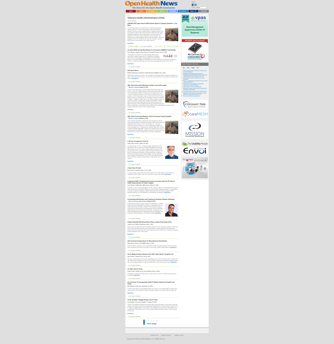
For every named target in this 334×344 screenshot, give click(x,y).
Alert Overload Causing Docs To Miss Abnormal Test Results (147, 241)
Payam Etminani (134, 201)
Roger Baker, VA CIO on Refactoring (192, 86)
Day (184, 67)
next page (152, 323)
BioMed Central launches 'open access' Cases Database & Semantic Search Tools (195, 93)
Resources (183, 11)
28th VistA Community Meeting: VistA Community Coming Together (149, 116)
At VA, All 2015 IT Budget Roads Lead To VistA (142, 300)
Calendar (172, 11)
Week (188, 67)
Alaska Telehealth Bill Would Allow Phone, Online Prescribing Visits (149, 222)
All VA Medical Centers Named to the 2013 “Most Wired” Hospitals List (150, 254)
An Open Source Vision (135, 269)
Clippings (151, 11)
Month (192, 67)
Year (198, 67)
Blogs (162, 11)
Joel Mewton (144, 201)
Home (131, 11)
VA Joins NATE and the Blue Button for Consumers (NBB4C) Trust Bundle (151, 50)
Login (141, 46)
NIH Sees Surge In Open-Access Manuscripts (194, 91)
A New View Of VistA (134, 168)
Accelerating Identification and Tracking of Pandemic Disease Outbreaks (150, 199)
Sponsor (204, 11)
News (141, 11)
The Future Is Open (133, 46)
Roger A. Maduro (134, 87)
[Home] (151, 8)
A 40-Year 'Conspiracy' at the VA (137, 141)
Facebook (193, 5)
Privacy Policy (166, 335)
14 (156, 320)
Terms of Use (178, 335)
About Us (193, 11)
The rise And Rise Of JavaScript (191, 95)
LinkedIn (196, 5)
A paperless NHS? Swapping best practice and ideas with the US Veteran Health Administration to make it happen (151, 182)
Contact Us (154, 335)
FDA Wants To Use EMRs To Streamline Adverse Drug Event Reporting (193, 84)
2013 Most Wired (132, 70)
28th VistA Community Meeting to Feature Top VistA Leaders (147, 85)
